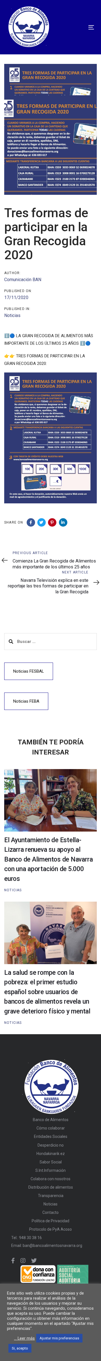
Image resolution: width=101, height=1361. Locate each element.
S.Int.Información (50, 1170)
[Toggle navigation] (71, 27)
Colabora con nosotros (50, 1179)
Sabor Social (51, 1162)
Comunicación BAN (22, 279)
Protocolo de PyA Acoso (50, 1229)
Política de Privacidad (50, 1221)
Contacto (50, 1212)
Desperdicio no (51, 1145)
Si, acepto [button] (20, 1348)
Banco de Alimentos (50, 1119)
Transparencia (50, 1195)
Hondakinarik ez (50, 1153)
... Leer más (24, 1338)
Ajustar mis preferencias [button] (59, 1338)
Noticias (12, 315)
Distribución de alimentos (50, 1187)
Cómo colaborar (50, 1128)
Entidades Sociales (50, 1136)
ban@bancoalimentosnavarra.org (52, 1245)
